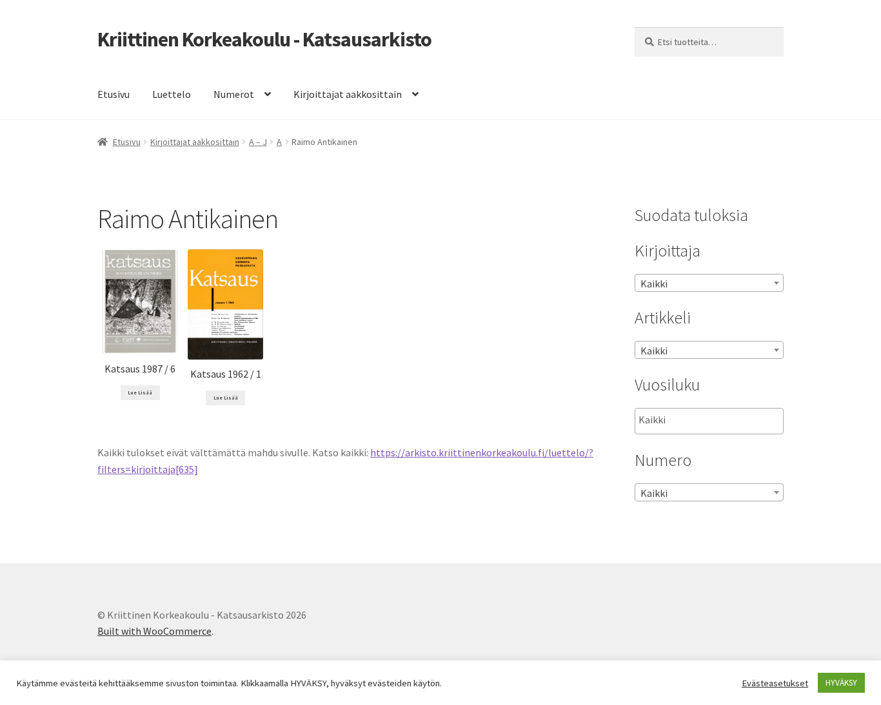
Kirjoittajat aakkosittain (347, 94)
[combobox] (709, 283)
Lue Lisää (140, 392)
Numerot (233, 94)
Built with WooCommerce (154, 630)
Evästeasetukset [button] (775, 683)
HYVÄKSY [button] (841, 682)
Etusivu (113, 94)
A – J (258, 142)
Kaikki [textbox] (654, 283)
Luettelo (171, 94)
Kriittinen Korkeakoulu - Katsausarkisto (264, 39)
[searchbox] (703, 420)
